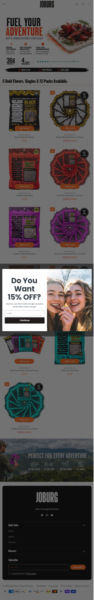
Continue (24, 320)
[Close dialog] (88, 272)
